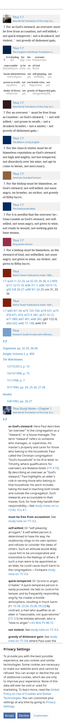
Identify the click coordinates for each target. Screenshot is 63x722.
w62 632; (12, 323)
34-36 (34, 348)
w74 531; (46, 311)
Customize (41, 715)
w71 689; (12, 319)
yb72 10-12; (46, 315)
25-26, (33, 387)
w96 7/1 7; (31, 285)
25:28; (33, 606)
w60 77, (23, 323)
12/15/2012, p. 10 (18, 366)
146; (32, 323)
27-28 (41, 387)
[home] (5, 4)
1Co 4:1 (21, 510)
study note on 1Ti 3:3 (44, 630)
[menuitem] (5, 4)
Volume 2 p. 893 (18, 354)
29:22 (41, 606)
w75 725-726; (31, 311)
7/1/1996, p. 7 (16, 380)
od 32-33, (31, 281)
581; (36, 315)
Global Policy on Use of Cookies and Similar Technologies (31, 694)
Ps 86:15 (47, 623)
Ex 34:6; (36, 623)
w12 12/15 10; (15, 285)
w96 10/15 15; (47, 285)
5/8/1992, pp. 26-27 (19, 401)
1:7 (5, 281)
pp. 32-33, (16, 348)
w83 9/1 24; (14, 311)
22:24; (25, 606)
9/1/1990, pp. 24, (18, 387)
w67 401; (24, 319)
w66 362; (36, 319)
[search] (58, 4)
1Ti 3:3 (13, 618)
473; (20, 315)
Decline (24, 715)
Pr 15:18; (15, 606)
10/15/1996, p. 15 (18, 373)
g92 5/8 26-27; (15, 289)
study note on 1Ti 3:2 (22, 521)
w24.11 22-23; (16, 281)
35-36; (42, 281)
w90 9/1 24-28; (34, 289)
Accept (9, 715)
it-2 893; (52, 281)
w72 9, (28, 315)
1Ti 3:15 (53, 468)
